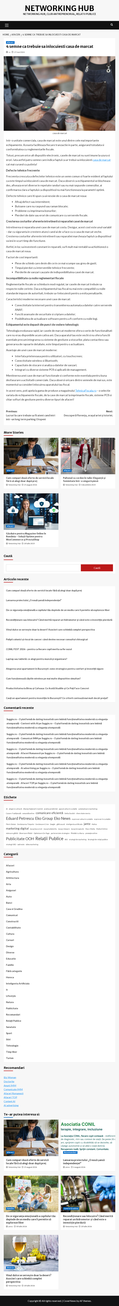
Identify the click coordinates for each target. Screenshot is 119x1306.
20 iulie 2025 (29, 543)
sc (10, 52)
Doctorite (9, 1081)
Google (52, 824)
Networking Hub (59, 8)
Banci (9, 902)
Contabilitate (13, 927)
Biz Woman (10, 1077)
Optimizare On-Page (42, 833)
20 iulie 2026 (86, 1226)
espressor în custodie (102, 819)
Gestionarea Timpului (25, 824)
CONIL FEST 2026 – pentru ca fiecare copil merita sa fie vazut (39, 649)
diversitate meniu (83, 813)
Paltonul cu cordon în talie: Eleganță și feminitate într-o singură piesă (84, 479)
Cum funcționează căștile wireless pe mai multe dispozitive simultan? (43, 678)
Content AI (9, 1101)
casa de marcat (102, 160)
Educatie (11, 958)
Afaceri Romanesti (13, 1093)
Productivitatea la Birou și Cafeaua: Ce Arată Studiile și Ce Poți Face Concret (47, 688)
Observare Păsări (26, 833)
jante (87, 824)
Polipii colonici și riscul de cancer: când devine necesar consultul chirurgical (47, 639)
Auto (9, 896)
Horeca (10, 977)
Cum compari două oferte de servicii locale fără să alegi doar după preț (30, 479)
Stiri (8, 1039)
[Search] (112, 24)
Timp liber (11, 1051)
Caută (8, 556)
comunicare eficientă (49, 813)
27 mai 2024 (19, 52)
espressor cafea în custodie (82, 819)
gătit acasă (61, 824)
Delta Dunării (69, 813)
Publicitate (12, 1008)
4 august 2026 (79, 1167)
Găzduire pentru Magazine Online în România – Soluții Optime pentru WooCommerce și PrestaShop (26, 536)
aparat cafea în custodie (68, 809)
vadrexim (20, 844)
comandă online (28, 813)
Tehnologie (12, 1045)
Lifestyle (11, 995)
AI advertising (11, 1105)
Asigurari (11, 890)
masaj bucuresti (36, 829)
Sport (9, 1033)
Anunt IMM (10, 1085)
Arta (8, 884)
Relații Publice (49, 838)
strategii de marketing (77, 839)
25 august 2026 (30, 485)
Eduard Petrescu (20, 818)
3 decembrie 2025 (88, 485)
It (7, 989)
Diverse (10, 952)
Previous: (30, 415)
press (68, 1167)
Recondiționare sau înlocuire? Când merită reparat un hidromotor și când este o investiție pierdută (59, 619)
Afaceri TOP (10, 1097)
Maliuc (94, 824)
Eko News (62, 818)
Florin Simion (11, 824)
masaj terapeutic (77, 829)
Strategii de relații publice (98, 839)
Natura (10, 1002)
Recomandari (13, 1014)
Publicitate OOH (20, 838)
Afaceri (10, 42)
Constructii (12, 921)
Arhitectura (12, 877)
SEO (66, 839)
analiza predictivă (50, 809)
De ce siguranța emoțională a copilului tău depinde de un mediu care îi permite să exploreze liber (58, 610)
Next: (88, 413)
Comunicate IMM (13, 1089)
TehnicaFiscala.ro (85, 390)
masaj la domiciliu (50, 829)
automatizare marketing (87, 809)
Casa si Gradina (14, 909)
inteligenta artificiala (74, 824)
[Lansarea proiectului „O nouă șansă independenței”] (88, 1138)
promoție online (91, 833)
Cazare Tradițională (13, 813)
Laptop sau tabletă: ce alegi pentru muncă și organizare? (36, 659)
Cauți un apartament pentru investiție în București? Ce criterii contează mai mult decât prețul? (57, 698)
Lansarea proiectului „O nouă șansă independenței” (34, 600)
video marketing (32, 844)
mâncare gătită (12, 833)
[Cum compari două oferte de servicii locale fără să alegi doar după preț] (31, 456)
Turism (9, 1058)
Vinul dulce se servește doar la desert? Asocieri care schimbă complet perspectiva (50, 629)
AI (7, 809)
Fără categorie (14, 971)
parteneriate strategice (60, 833)
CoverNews (69, 1300)
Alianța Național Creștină (33, 809)
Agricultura (12, 871)
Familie (10, 964)
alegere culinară (15, 809)
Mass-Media (90, 829)
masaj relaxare (64, 829)
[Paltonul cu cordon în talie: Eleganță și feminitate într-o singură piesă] (88, 456)
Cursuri (10, 940)
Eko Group (44, 818)
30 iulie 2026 (21, 1226)
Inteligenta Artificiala (17, 983)
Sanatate (11, 1027)
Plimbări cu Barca (77, 833)
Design (10, 946)
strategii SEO (11, 844)
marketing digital (17, 828)
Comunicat (12, 915)
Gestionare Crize (42, 824)
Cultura (10, 933)
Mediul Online (102, 829)
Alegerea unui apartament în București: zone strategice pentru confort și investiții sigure (55, 668)
